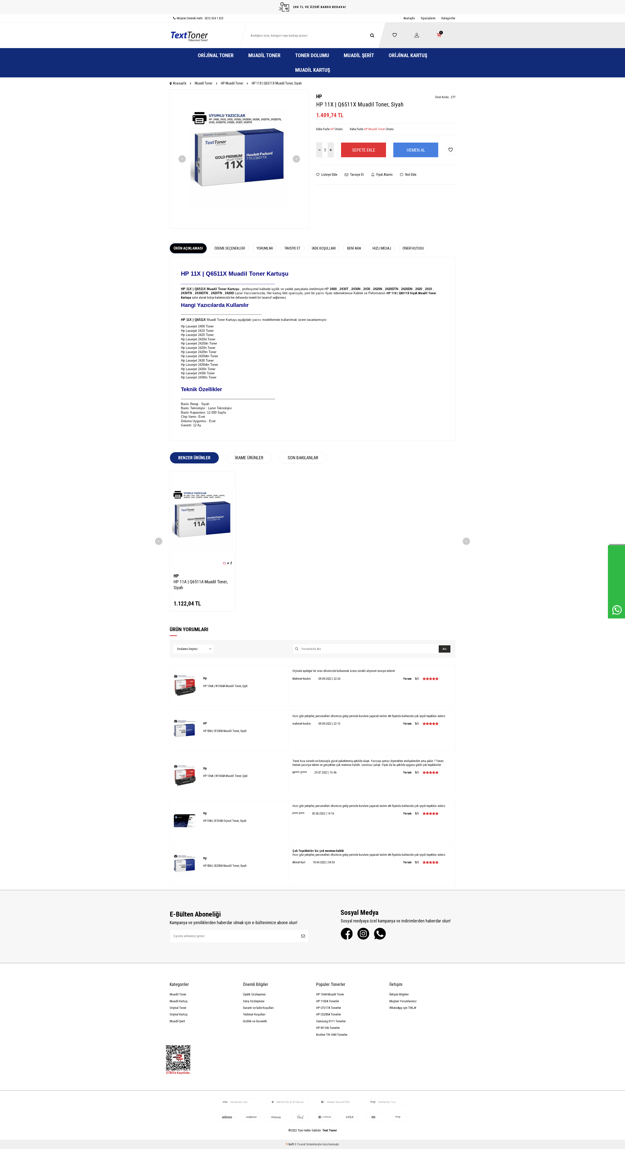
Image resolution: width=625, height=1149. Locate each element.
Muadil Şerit (359, 55)
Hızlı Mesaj (382, 248)
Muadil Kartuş (312, 70)
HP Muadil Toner (232, 83)
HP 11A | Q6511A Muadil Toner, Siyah (201, 584)
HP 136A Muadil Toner (330, 994)
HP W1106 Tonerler (328, 1028)
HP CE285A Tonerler (328, 1014)
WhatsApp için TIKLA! (402, 1008)
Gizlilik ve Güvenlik (255, 1021)
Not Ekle (411, 175)
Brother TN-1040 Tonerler (331, 1034)
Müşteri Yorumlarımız (403, 1001)
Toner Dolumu (312, 55)
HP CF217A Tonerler (328, 1008)
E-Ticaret (300, 1144)
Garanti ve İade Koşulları (258, 1008)
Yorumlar (265, 248)
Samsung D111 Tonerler (331, 1021)
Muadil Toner (264, 55)
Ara (445, 649)
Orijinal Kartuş (408, 55)
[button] (182, 159)
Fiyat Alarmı (384, 175)
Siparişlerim (428, 18)
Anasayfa (179, 83)
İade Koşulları (324, 248)
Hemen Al (416, 150)
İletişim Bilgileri (399, 994)
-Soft (290, 1144)
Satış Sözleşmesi (253, 1001)
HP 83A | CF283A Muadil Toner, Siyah (225, 731)
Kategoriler (448, 18)
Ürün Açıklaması (188, 248)
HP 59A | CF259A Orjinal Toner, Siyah (224, 821)
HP (319, 96)
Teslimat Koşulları (254, 1014)
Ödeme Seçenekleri (229, 248)
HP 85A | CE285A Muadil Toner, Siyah (225, 865)
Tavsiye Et (356, 175)
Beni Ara (354, 248)
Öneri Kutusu (413, 248)
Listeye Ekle (329, 175)
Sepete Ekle (363, 150)
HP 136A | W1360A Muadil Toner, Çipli (225, 686)
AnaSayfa (409, 18)
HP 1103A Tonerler (327, 1001)
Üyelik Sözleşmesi (254, 994)
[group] (239, 159)
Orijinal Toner (216, 55)
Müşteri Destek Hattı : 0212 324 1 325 (200, 18)
